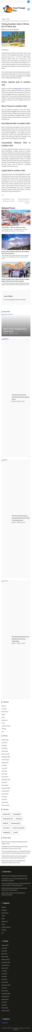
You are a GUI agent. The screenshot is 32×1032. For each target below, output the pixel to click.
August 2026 (5, 739)
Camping (4, 708)
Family (3, 714)
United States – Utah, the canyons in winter (13, 227)
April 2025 (4, 774)
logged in (13, 299)
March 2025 (5, 776)
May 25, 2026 (22, 522)
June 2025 (4, 768)
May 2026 (4, 745)
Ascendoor (21, 1028)
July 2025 (4, 765)
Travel (3, 723)
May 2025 (4, 771)
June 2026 (4, 742)
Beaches (4, 706)
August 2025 (5, 762)
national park (17, 88)
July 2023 (4, 796)
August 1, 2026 (13, 333)
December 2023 (6, 788)
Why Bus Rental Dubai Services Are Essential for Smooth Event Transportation (20, 639)
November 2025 (6, 757)
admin (17, 29)
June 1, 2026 (22, 401)
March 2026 (5, 751)
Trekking (4, 728)
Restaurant (5, 720)
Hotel (3, 717)
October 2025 (5, 759)
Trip (2, 195)
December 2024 (6, 779)
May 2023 (4, 799)
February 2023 (5, 805)
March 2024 (5, 785)
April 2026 (4, 748)
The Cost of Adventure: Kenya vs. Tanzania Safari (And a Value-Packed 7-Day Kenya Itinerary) (21, 518)
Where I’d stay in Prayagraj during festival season (15, 841)
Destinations (5, 711)
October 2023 (5, 791)
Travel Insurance (6, 726)
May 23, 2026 (22, 643)
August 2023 (5, 794)
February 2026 (5, 754)
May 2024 (4, 782)
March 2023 (5, 802)
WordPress (16, 1029)
